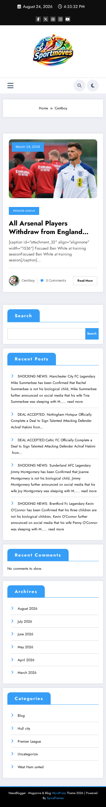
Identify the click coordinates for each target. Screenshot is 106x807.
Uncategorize (28, 754)
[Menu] (10, 85)
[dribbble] (53, 19)
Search (23, 316)
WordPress (59, 793)
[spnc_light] (93, 85)
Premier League (24, 211)
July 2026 (25, 621)
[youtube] (67, 19)
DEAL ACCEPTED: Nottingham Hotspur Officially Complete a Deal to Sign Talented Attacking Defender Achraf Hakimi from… (51, 421)
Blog (21, 715)
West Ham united (31, 767)
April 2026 (26, 660)
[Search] (79, 85)
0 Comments (56, 280)
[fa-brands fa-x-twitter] (45, 19)
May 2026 (25, 647)
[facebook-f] (38, 19)
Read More (85, 280)
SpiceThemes (55, 798)
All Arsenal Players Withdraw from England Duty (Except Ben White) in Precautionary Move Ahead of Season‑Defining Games (51, 227)
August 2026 (27, 608)
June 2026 (25, 634)
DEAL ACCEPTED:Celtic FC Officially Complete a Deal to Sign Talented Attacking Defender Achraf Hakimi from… (54, 446)
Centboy (28, 280)
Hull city (24, 728)
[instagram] (60, 19)
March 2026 (27, 672)
